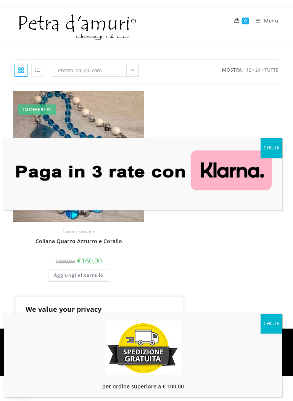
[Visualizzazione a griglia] (20, 70)
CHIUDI (271, 147)
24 (258, 70)
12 (248, 70)
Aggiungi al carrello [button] (78, 275)
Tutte (271, 70)
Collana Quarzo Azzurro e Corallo (78, 241)
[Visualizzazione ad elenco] (37, 70)
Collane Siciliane (79, 231)
